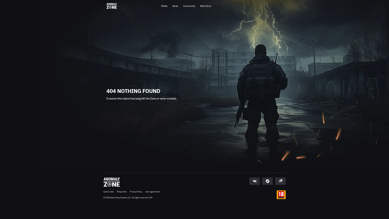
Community (189, 5)
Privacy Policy (136, 191)
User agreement (152, 191)
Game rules (108, 191)
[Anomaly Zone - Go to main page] (111, 6)
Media (164, 5)
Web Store (205, 5)
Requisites (122, 191)
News (175, 5)
